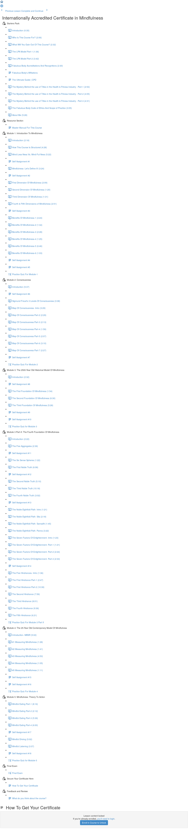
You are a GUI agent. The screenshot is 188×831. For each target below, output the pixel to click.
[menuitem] (2, 6)
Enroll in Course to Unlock (94, 822)
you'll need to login (106, 818)
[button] (2, 2)
